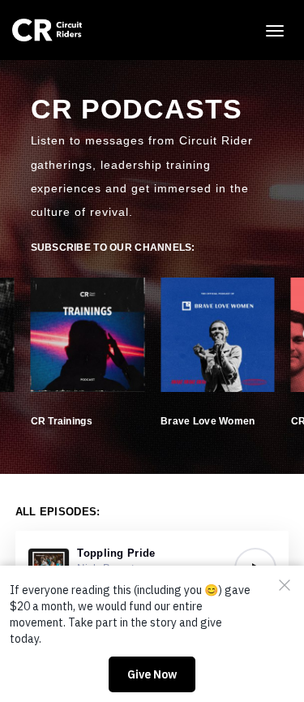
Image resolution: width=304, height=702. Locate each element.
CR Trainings (61, 421)
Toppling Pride (116, 553)
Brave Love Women (208, 421)
